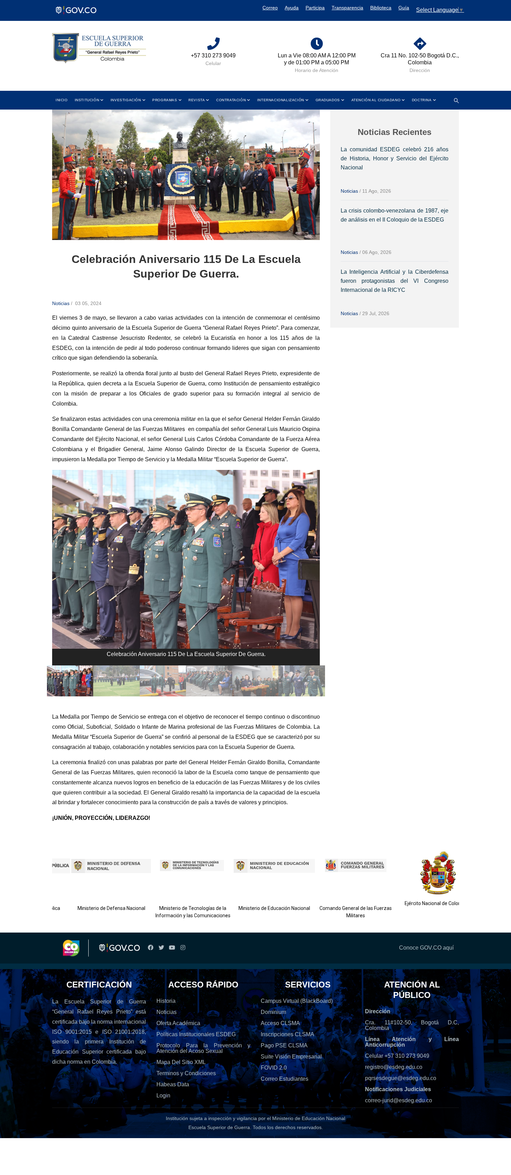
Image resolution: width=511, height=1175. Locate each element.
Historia (166, 1001)
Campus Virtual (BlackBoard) (297, 1001)
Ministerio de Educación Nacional (257, 908)
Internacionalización (280, 100)
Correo (270, 7)
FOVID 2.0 (274, 1068)
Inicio (62, 100)
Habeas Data (172, 1084)
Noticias (61, 303)
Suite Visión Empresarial (291, 1057)
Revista (196, 100)
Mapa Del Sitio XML (181, 1062)
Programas (164, 100)
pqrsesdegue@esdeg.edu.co (400, 1078)
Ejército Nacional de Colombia (420, 903)
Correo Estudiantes (284, 1079)
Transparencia (347, 7)
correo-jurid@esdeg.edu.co (398, 1100)
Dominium (273, 1012)
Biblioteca (380, 7)
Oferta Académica (178, 1023)
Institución (87, 100)
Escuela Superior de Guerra (219, 1127)
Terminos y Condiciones (186, 1073)
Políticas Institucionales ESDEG (196, 1034)
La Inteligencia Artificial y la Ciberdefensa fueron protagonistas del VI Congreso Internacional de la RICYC (394, 281)
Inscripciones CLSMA (287, 1034)
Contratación (231, 100)
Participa (315, 7)
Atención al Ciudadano (376, 100)
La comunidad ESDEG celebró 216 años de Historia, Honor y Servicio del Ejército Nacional (394, 158)
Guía (403, 7)
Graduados (328, 100)
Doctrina (422, 100)
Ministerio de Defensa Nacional (95, 908)
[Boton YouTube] (172, 948)
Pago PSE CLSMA (284, 1045)
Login (163, 1095)
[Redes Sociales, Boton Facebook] (150, 948)
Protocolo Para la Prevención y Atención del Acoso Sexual (203, 1048)
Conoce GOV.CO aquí (426, 948)
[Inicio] (99, 48)
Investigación (126, 100)
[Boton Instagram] (182, 948)
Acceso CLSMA (280, 1023)
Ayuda (292, 7)
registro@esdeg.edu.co (393, 1067)
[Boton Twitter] (161, 948)
